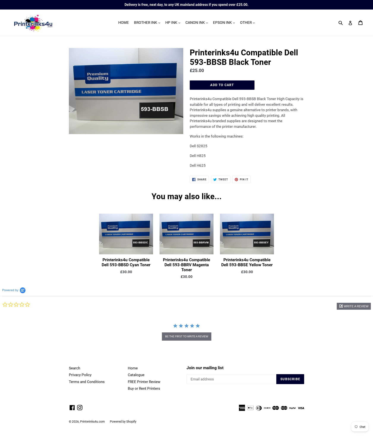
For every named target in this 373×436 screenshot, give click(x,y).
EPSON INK (225, 22)
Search (74, 368)
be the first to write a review (186, 336)
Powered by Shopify (123, 421)
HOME (123, 22)
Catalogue (136, 375)
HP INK (173, 22)
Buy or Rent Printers (144, 388)
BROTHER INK (148, 22)
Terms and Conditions (87, 382)
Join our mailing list (204, 367)
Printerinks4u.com (92, 421)
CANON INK (197, 22)
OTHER (248, 22)
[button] (354, 306)
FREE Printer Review (144, 382)
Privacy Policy (80, 375)
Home (133, 368)
